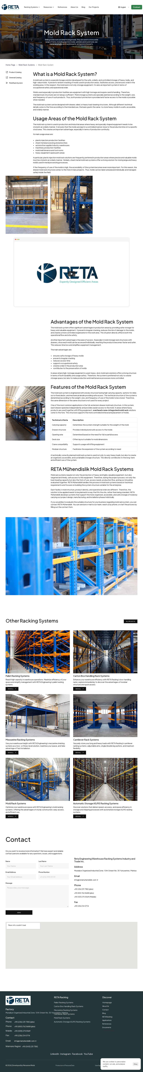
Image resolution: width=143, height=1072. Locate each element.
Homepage (107, 1002)
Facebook (77, 1054)
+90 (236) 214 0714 (22, 1035)
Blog (104, 1013)
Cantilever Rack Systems (64, 1013)
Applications (106, 1020)
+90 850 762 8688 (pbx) (84, 892)
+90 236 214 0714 (81, 905)
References (106, 1023)
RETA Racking (107, 1016)
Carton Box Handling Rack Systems (68, 1006)
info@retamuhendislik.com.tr (86, 879)
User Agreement (100, 1065)
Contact (105, 1009)
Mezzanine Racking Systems (65, 1009)
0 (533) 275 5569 (23, 1030)
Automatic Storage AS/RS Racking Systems (72, 1021)
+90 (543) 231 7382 (30, 1046)
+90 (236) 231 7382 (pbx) (24, 1021)
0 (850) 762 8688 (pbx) (25, 1026)
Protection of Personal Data (65, 1065)
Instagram (65, 1054)
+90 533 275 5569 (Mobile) (85, 896)
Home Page (10, 65)
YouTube (88, 1054)
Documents (106, 1027)
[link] (12, 689)
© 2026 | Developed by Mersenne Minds (20, 1065)
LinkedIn (54, 1054)
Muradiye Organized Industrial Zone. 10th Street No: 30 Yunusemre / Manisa (37, 1012)
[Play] (71, 274)
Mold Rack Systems (27, 65)
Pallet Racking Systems (63, 1002)
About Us (105, 1006)
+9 (15, 1026)
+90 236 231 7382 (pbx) (83, 888)
